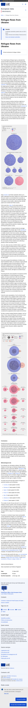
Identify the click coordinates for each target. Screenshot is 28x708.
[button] (25, 4)
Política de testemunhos (6, 620)
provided (6, 194)
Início (2, 15)
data (10, 205)
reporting (23, 229)
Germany (6, 487)
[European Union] (11, 4)
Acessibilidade (4, 622)
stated (2, 92)
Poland (17, 473)
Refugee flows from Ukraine (12, 557)
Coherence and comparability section (9, 550)
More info (6, 693)
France (5, 492)
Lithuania (10, 473)
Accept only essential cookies (18, 704)
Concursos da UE (5, 652)
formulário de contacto (17, 679)
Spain (5, 490)
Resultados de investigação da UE (9, 654)
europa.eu (11, 668)
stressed (23, 106)
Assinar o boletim (5, 602)
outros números (6, 677)
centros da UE (19, 680)
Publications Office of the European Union (11, 592)
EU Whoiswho (4, 656)
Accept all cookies (21, 699)
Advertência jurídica (5, 618)
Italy (5, 495)
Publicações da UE (5, 658)
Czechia (5, 484)
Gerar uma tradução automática (12, 37)
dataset (23, 547)
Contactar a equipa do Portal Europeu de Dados (12, 600)
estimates (3, 84)
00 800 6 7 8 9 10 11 (11, 676)
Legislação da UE (5, 650)
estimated (20, 468)
